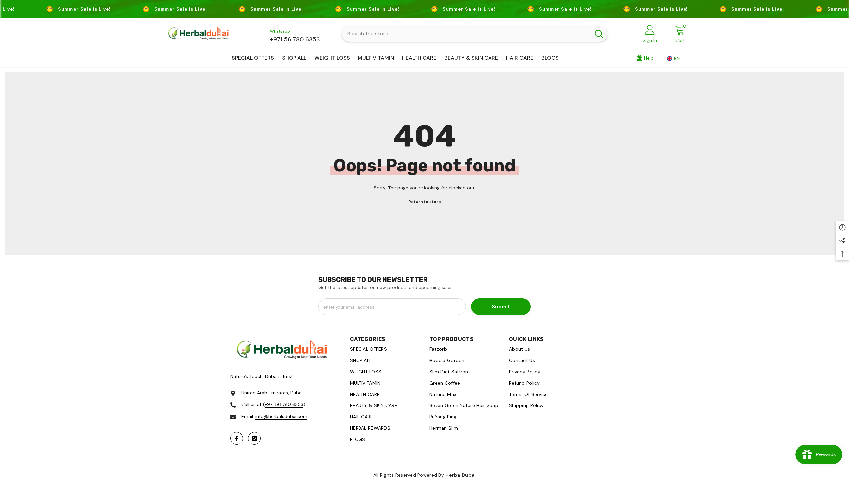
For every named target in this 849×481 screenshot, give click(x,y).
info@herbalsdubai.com (281, 416)
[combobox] (465, 34)
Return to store (424, 201)
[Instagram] (254, 438)
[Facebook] (236, 438)
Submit (501, 306)
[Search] (474, 34)
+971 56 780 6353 (295, 39)
